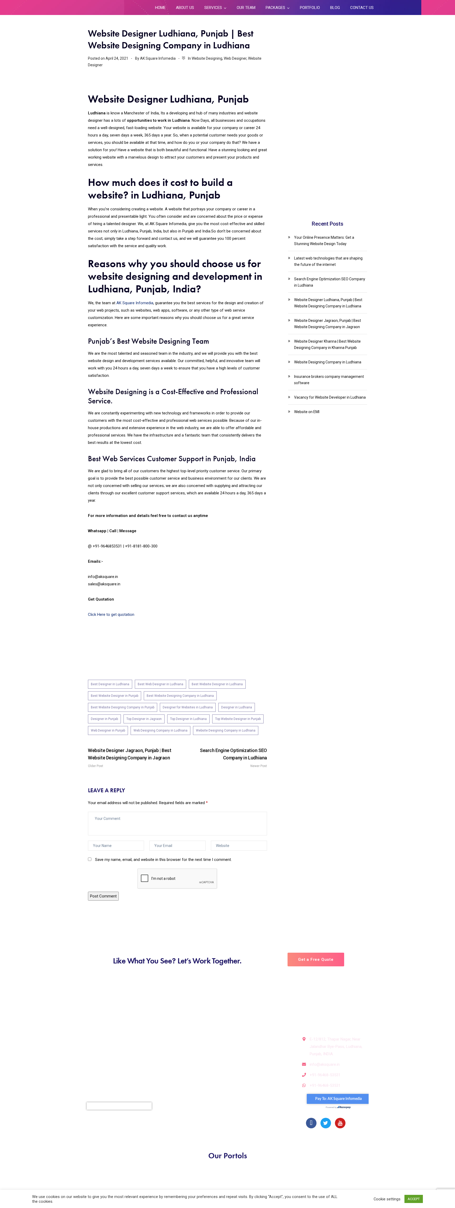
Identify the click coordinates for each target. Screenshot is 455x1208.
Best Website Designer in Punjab (114, 696)
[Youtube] (340, 1123)
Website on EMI (306, 412)
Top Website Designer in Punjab (238, 719)
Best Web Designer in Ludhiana (160, 684)
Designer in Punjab (104, 719)
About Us (185, 7)
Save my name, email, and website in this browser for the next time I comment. (163, 859)
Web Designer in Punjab (108, 730)
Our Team (246, 7)
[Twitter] (325, 1123)
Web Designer (235, 58)
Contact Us (362, 7)
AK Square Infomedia (134, 303)
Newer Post (233, 758)
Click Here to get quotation (111, 614)
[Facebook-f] (311, 1123)
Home (160, 7)
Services (213, 7)
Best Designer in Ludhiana (110, 684)
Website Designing (207, 58)
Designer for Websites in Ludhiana (188, 707)
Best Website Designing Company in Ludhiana (180, 696)
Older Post (129, 758)
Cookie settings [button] (387, 1199)
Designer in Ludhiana (236, 707)
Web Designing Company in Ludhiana (160, 730)
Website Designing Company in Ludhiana (225, 730)
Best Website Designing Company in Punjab (122, 707)
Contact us (167, 1076)
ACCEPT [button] (414, 1199)
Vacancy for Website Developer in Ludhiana (330, 397)
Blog (335, 7)
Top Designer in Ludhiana (188, 719)
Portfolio (310, 7)
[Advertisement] (327, 121)
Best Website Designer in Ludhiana (217, 684)
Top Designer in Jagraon (144, 719)
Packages (275, 7)
